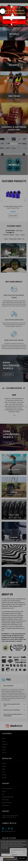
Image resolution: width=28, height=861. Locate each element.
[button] (26, 8)
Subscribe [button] (14, 22)
